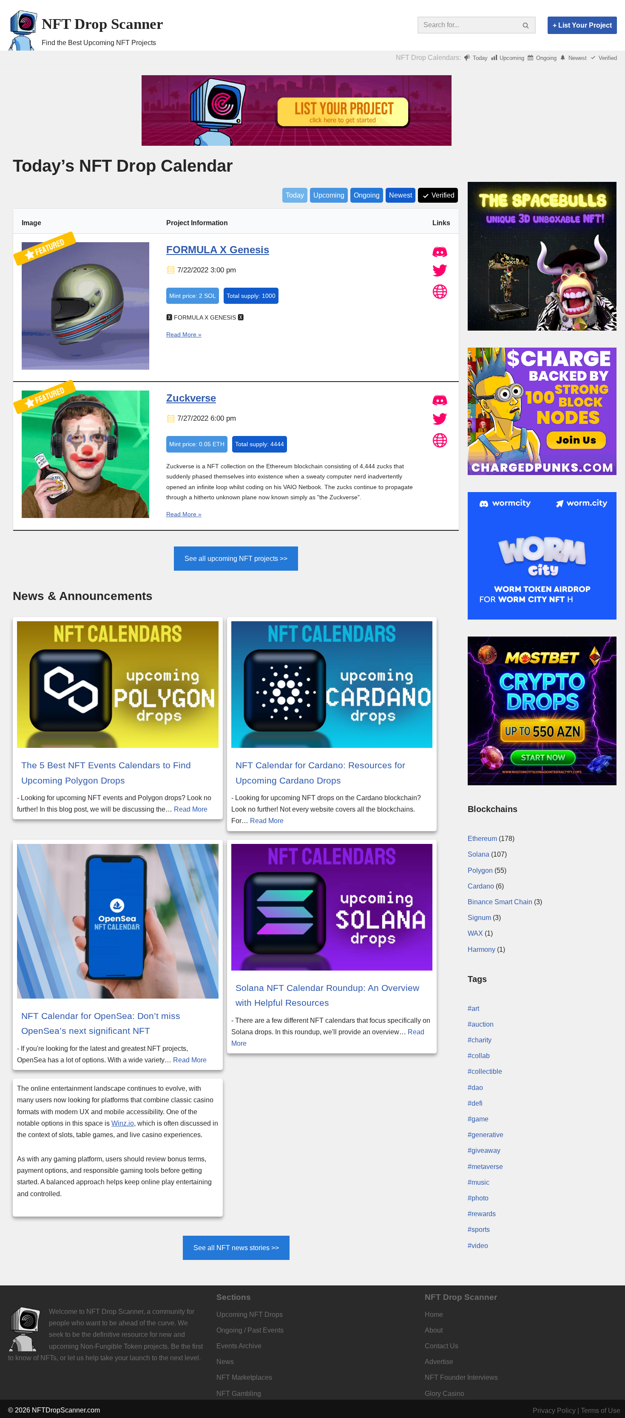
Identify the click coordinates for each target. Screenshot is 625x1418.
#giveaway (484, 1150)
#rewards (482, 1213)
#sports (479, 1229)
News (225, 1361)
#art (473, 1008)
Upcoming (511, 58)
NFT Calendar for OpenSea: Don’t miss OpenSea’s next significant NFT (100, 1023)
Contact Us (441, 1346)
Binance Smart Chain (500, 902)
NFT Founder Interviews (461, 1377)
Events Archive (238, 1346)
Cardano (481, 886)
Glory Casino (444, 1393)
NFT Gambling (238, 1393)
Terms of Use (600, 1410)
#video (478, 1245)
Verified (607, 58)
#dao (475, 1087)
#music (478, 1182)
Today (479, 58)
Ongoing (545, 58)
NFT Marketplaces (244, 1377)
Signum (479, 917)
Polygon (480, 870)
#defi (475, 1103)
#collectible (485, 1071)
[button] (526, 25)
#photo (478, 1198)
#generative (485, 1134)
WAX (475, 933)
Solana (478, 854)
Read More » (184, 334)
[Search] (526, 25)
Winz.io (122, 1123)
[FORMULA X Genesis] (85, 367)
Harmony (481, 949)
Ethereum (482, 838)
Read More (190, 809)
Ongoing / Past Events (250, 1330)
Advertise (439, 1361)
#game (478, 1119)
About (434, 1330)
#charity (479, 1040)
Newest (577, 58)
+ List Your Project (582, 25)
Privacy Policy (554, 1410)
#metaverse (485, 1166)
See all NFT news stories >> (236, 1247)
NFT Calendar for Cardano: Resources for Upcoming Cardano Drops (320, 772)
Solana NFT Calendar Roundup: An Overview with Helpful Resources (327, 995)
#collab (479, 1055)
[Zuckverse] (85, 515)
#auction (481, 1024)
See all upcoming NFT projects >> (236, 558)
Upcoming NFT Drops (249, 1314)
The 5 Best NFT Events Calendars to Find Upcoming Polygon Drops (106, 772)
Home (434, 1314)
